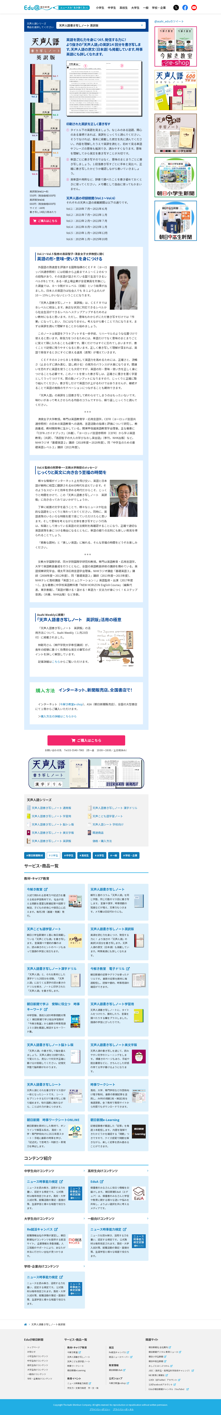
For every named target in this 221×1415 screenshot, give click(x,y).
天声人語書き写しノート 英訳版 (51, 841)
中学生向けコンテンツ (39, 1170)
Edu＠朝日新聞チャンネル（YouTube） (167, 1389)
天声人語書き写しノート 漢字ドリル (115, 808)
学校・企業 (159, 8)
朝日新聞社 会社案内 (158, 1347)
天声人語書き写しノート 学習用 (51, 816)
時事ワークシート (75, 1365)
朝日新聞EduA (115, 1369)
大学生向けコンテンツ (39, 1218)
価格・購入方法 (102, 841)
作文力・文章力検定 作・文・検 (82, 1387)
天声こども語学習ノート (108, 816)
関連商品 (98, 833)
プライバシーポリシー (100, 1409)
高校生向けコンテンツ (103, 1170)
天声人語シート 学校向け (108, 824)
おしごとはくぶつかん (159, 1365)
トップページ (33, 1347)
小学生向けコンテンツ (37, 1356)
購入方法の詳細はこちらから (59, 716)
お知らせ (31, 1351)
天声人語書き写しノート (78, 1356)
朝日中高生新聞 (156, 1361)
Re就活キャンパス (117, 1352)
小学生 (100, 8)
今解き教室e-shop (71, 704)
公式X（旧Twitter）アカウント (163, 1379)
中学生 (112, 8)
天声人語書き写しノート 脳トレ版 (53, 824)
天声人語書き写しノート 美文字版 (53, 833)
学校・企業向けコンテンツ (41, 1266)
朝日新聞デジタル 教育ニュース (163, 1351)
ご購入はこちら (47, 221)
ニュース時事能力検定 (77, 1383)
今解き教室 (72, 1352)
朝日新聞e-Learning (76, 1370)
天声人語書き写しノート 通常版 (51, 808)
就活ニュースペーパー (119, 1356)
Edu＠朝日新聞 (57, 5)
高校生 (123, 8)
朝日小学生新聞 (156, 1356)
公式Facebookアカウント (161, 1384)
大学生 (135, 8)
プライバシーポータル (123, 1409)
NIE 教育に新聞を (157, 1375)
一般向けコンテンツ (101, 1218)
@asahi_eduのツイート (169, 21)
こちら (56, 661)
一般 (145, 8)
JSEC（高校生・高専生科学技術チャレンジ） (170, 1370)
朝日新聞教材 (35, 855)
